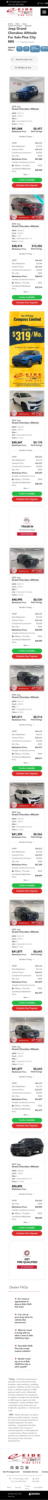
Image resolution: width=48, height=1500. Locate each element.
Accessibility (38, 1487)
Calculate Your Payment (27, 185)
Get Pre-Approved (11, 1472)
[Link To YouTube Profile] (22, 1467)
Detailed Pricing (25, 137)
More (26, 174)
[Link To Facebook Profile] (12, 1467)
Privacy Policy (27, 1487)
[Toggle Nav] (44, 12)
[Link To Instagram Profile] (27, 1467)
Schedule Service (30, 1472)
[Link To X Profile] (17, 1467)
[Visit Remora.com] (34, 1494)
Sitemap (18, 1487)
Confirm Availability (27, 180)
